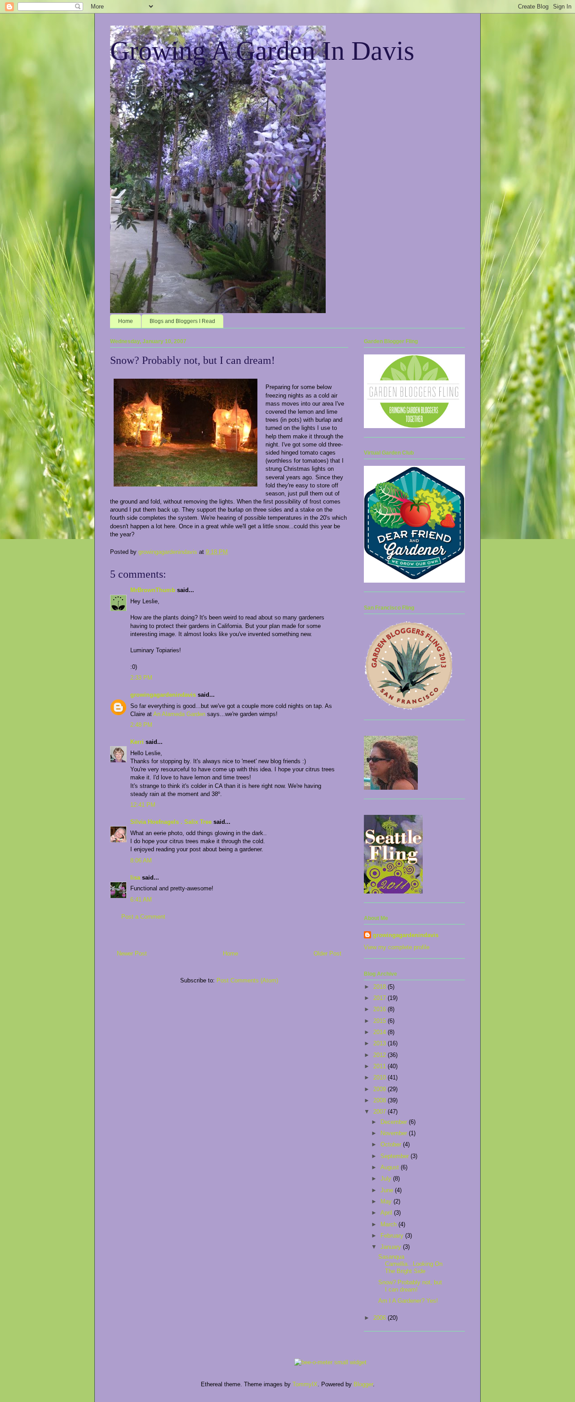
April (387, 1212)
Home (125, 321)
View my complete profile (396, 947)
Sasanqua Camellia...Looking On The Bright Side (410, 1263)
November (394, 1133)
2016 (380, 1009)
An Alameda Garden (179, 714)
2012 (380, 1055)
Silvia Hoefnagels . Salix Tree (171, 821)
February (392, 1235)
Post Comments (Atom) (247, 980)
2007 (380, 1111)
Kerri (137, 742)
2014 (380, 1032)
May (387, 1201)
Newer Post (132, 953)
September (395, 1156)
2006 (380, 1317)
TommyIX (305, 1384)
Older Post (327, 953)
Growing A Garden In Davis (262, 51)
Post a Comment (143, 916)
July (386, 1178)
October (391, 1144)
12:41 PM (142, 804)
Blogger (363, 1384)
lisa (135, 877)
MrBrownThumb (152, 590)
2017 (380, 998)
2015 (380, 1020)
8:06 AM (141, 860)
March (389, 1224)
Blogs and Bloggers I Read (182, 321)
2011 (380, 1066)
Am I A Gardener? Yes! (408, 1300)
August (390, 1167)
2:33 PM (141, 677)
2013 (380, 1043)
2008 (380, 1100)
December (394, 1122)
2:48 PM (141, 724)
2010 (380, 1077)
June (387, 1190)
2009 (380, 1089)
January (391, 1246)
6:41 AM (141, 899)
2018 (380, 986)
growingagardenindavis (163, 694)
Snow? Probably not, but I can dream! (410, 1286)
